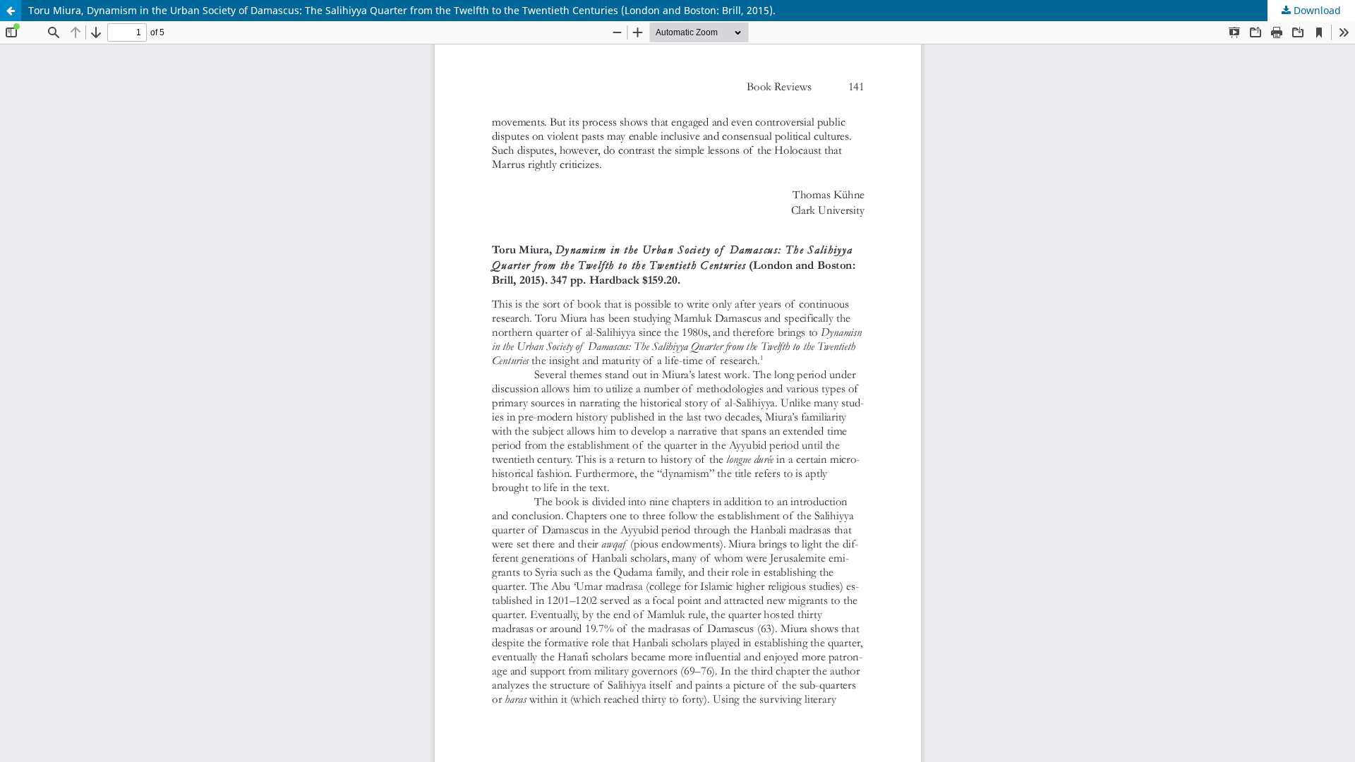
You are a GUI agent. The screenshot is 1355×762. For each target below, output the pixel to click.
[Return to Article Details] (10, 10)
